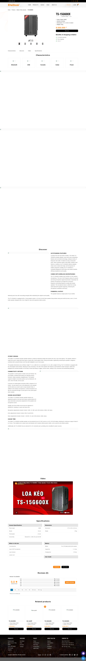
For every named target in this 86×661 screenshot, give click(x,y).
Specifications (38, 50)
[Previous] (10, 25)
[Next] (52, 25)
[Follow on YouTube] (77, 1)
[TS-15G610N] (52, 612)
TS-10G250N (12, 621)
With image (40, 589)
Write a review (70, 582)
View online (65, 566)
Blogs (42, 4)
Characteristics (12, 50)
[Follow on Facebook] (43, 655)
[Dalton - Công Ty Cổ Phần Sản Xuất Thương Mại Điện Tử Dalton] (14, 5)
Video (29, 50)
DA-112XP (29, 621)
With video (34, 589)
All (11, 589)
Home (29, 4)
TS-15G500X (65, 621)
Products (35, 4)
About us (54, 4)
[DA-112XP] (34, 612)
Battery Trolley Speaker (21, 9)
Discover (22, 50)
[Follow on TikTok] (75, 1)
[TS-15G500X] (69, 612)
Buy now (67, 30)
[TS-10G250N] (16, 612)
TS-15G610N (48, 621)
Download (56, 566)
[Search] (64, 5)
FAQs (48, 4)
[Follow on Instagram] (73, 1)
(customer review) (64, 16)
